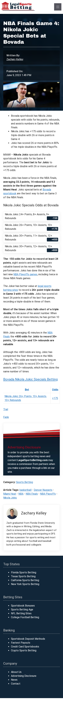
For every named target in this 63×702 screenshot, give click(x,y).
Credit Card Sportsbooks (25, 646)
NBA (20, 493)
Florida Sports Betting (23, 572)
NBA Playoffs (48, 493)
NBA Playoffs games (25, 274)
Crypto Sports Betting (23, 650)
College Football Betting (25, 617)
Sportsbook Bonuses (23, 605)
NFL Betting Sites (21, 613)
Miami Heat (9, 493)
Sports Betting (24, 482)
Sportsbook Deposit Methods (28, 638)
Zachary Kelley (14, 59)
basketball (26, 489)
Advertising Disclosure (23, 675)
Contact (15, 683)
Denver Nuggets (43, 489)
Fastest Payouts (20, 642)
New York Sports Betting (25, 584)
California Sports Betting (25, 580)
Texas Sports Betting (23, 576)
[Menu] (57, 7)
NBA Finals (32, 493)
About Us (16, 672)
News (14, 679)
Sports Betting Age (22, 609)
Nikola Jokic (10, 497)
